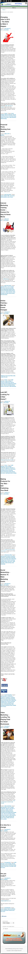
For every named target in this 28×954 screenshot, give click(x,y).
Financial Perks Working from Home (5, 128)
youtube (5, 819)
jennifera (2, 135)
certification (3, 467)
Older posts (3, 916)
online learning (4, 118)
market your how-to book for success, (8, 550)
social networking (8, 694)
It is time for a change (6, 826)
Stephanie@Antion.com (6, 900)
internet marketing (9, 288)
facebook (13, 697)
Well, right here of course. (7, 106)
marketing (10, 702)
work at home (10, 197)
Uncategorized (7, 862)
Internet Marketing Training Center (8, 289)
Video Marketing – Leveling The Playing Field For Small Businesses (5, 718)
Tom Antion (6, 29)
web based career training (11, 473)
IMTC (8, 195)
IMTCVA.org (6, 279)
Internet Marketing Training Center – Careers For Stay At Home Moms (5, 210)
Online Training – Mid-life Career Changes (4, 305)
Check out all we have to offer (7, 460)
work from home (7, 194)
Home (3, 9)
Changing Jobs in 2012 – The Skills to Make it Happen (5, 21)
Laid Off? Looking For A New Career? (5, 395)
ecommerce (3, 557)
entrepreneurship (8, 554)
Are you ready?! (3, 874)
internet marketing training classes (8, 290)
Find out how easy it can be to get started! (8, 802)
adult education (4, 286)
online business (4, 197)
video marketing (7, 806)
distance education (8, 114)
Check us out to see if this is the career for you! (8, 376)
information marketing (10, 557)
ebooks (6, 809)
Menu (14, 8)
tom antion (6, 293)
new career (6, 117)
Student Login (24, 1)
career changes (4, 195)
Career (5, 113)
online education (12, 117)
